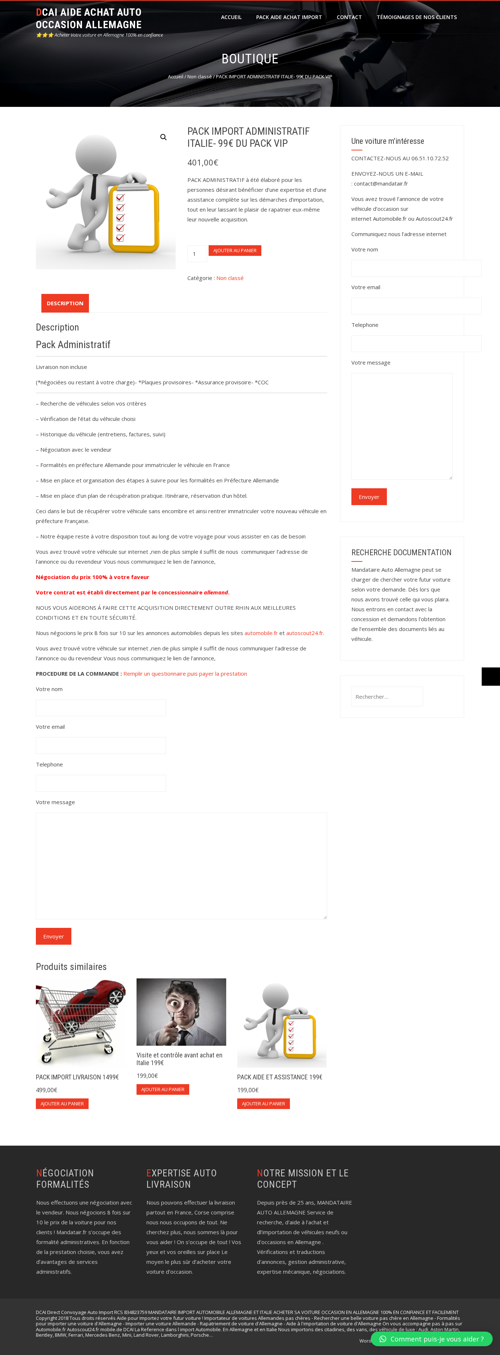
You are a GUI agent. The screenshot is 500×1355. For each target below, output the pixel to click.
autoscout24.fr (304, 633)
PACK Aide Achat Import (289, 17)
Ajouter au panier (235, 250)
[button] (163, 137)
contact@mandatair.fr (381, 183)
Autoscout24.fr (434, 218)
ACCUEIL (231, 17)
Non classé (199, 76)
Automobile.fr (390, 218)
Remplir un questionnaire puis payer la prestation (185, 673)
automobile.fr (261, 633)
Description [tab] (65, 303)
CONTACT (349, 17)
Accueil (175, 76)
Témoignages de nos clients (417, 17)
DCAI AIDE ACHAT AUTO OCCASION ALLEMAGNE (89, 18)
